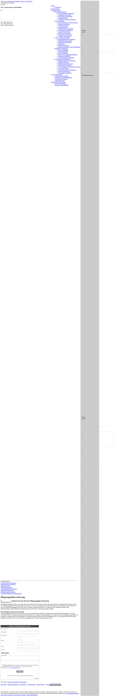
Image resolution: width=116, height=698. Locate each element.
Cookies (47, 684)
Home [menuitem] (53, 6)
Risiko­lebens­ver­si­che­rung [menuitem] (65, 41)
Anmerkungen (4, 655)
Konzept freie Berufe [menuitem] (60, 83)
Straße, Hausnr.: (4, 635)
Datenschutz (23, 684)
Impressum (4, 684)
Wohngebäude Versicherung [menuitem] (65, 28)
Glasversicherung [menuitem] (63, 27)
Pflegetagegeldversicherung (8, 592)
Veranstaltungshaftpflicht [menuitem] (65, 73)
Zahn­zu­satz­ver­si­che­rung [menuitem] (64, 15)
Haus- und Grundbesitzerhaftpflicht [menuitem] (67, 54)
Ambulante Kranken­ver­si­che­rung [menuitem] (67, 19)
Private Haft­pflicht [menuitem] (63, 50)
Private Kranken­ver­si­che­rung (8, 583)
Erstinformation (32, 684)
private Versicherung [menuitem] (57, 74)
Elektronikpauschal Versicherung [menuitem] (67, 70)
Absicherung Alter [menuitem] (60, 80)
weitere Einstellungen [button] (32, 695)
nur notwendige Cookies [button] (19, 695)
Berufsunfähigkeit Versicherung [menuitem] (66, 39)
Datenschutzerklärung (15, 667)
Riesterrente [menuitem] (61, 44)
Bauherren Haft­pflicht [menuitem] (64, 56)
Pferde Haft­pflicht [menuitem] (63, 53)
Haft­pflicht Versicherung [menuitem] (61, 48)
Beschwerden (40, 684)
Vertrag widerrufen (55, 684)
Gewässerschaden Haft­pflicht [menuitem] (66, 57)
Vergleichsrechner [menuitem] (56, 10)
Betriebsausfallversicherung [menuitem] (65, 63)
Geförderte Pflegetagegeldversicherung (11, 593)
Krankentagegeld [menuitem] (62, 18)
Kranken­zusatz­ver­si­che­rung (8, 584)
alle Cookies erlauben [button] (6, 695)
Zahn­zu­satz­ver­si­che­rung (7, 590)
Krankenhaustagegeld (6, 587)
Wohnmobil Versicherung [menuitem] (65, 35)
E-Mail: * (3, 649)
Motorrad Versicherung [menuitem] (64, 33)
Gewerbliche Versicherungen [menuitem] (62, 59)
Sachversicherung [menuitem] (59, 21)
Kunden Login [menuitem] (55, 9)
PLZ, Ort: (3, 640)
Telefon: (2, 646)
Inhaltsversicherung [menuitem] (63, 62)
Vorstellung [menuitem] (58, 7)
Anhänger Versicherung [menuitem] (64, 36)
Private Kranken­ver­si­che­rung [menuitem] (66, 13)
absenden (19, 671)
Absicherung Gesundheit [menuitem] (61, 76)
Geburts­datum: (4, 631)
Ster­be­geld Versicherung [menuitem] (64, 42)
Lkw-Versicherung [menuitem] (63, 68)
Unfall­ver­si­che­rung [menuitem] (63, 25)
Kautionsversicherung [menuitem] (64, 71)
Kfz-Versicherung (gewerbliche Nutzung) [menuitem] (69, 67)
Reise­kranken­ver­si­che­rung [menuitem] (65, 16)
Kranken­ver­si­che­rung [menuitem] (60, 12)
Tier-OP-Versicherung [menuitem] (64, 31)
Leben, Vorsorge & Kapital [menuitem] (62, 38)
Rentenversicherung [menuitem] (63, 45)
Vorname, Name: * (4, 628)
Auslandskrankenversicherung (9, 589)
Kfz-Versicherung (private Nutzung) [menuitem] (68, 22)
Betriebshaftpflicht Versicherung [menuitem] (66, 60)
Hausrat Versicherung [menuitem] (64, 24)
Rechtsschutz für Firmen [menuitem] (64, 65)
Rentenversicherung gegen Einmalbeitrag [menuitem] (69, 47)
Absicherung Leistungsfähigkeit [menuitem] (63, 77)
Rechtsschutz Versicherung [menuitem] (65, 30)
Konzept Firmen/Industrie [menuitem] (62, 85)
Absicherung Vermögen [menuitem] (61, 79)
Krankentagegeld (5, 586)
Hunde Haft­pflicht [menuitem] (63, 51)
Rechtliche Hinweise (13, 684)
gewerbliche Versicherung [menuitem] (58, 82)
